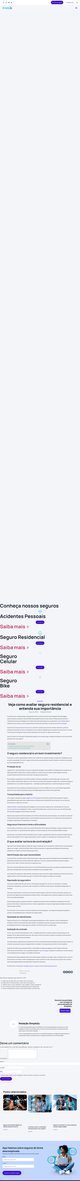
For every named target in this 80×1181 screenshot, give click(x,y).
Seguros (40, 701)
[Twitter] (9, 2)
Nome (2, 1061)
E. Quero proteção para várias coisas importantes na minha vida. (20, 988)
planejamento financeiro (25, 727)
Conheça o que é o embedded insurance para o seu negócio (37, 1127)
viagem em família (31, 798)
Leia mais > (5, 1129)
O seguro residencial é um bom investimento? (21, 746)
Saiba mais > (14, 626)
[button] (76, 8)
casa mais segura (44, 950)
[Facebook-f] (3, 2)
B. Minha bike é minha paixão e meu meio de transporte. (18, 982)
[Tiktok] (11, 2)
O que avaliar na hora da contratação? (20, 748)
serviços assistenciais (13, 809)
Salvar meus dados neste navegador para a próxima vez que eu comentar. (23, 1075)
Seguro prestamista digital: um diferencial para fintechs (12, 1126)
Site (1, 1071)
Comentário (4, 1058)
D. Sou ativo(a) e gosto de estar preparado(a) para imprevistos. (20, 986)
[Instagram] (6, 2)
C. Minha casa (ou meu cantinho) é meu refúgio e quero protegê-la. (21, 984)
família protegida (62, 723)
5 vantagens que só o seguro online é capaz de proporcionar (40, 966)
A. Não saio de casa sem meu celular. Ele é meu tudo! (17, 981)
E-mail (2, 1067)
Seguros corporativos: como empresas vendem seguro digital (64, 1126)
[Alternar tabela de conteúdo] (47, 744)
